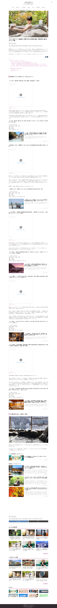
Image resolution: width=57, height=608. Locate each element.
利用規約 (25, 605)
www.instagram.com (12, 173)
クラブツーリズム (24, 54)
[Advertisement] (18, 507)
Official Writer (13, 43)
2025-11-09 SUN (13, 43)
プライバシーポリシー (30, 605)
